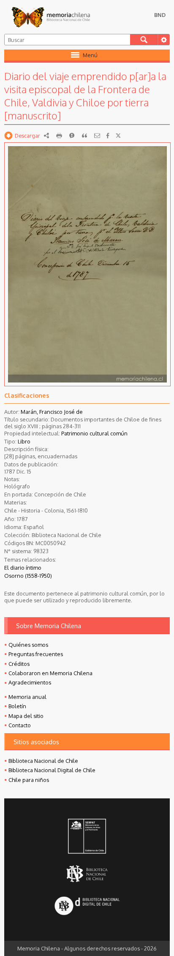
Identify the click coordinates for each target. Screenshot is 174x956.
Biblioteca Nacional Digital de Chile (51, 770)
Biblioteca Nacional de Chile (43, 760)
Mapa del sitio (26, 715)
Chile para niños (28, 779)
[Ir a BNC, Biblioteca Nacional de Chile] (87, 873)
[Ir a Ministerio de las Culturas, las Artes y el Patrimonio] (87, 837)
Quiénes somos (28, 644)
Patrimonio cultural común (94, 433)
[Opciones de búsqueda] (163, 39)
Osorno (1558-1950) (28, 575)
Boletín (17, 706)
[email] (97, 135)
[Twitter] (118, 135)
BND (160, 14)
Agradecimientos (29, 682)
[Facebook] (107, 135)
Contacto (19, 725)
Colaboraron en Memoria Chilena (50, 673)
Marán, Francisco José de (52, 411)
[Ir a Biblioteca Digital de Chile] (87, 906)
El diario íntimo (22, 567)
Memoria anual (27, 696)
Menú (90, 55)
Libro (24, 441)
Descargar (27, 135)
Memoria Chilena (50, 17)
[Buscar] (144, 39)
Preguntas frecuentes (35, 654)
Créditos (19, 663)
